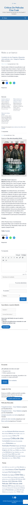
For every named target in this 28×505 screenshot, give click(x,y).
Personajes (18, 456)
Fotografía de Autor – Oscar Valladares (11, 407)
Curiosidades (6, 441)
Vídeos (15, 458)
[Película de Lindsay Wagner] (7, 118)
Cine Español (19, 469)
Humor (22, 448)
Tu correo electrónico (21, 283)
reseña (15, 490)
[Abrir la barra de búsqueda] (25, 18)
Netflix (22, 477)
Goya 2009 (14, 448)
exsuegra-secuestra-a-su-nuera (9, 415)
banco (13, 127)
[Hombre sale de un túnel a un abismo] (7, 104)
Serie (9, 458)
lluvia (19, 127)
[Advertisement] (14, 35)
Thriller (18, 492)
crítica (8, 477)
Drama (12, 477)
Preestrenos (10, 490)
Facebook (14, 502)
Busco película (5, 421)
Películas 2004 (21, 479)
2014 (11, 467)
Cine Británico (9, 469)
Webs (18, 458)
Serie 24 (19, 490)
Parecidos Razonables (8, 456)
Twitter (23, 501)
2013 (6, 467)
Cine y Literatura (8, 435)
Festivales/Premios (8, 446)
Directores (13, 441)
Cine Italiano (11, 475)
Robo (22, 127)
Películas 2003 (14, 479)
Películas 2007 (7, 483)
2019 (3, 431)
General (15, 477)
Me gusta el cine (6, 371)
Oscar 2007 (5, 454)
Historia (18, 448)
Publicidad (23, 456)
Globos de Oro (5, 448)
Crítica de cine (17, 438)
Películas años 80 (17, 488)
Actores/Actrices (12, 431)
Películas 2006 (17, 481)
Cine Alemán (20, 467)
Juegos (14, 450)
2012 (3, 467)
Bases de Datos (5, 433)
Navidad (19, 477)
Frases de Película (21, 446)
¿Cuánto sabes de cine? (14, 398)
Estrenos (9, 443)
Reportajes (4, 458)
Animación (21, 431)
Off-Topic (13, 452)
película (3, 479)
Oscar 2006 (21, 452)
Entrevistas (4, 443)
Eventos (14, 443)
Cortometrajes (6, 438)
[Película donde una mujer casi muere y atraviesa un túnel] (19, 104)
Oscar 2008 (11, 454)
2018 (16, 467)
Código (24, 255)
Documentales (19, 441)
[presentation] (3, 257)
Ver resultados (13, 380)
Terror (15, 492)
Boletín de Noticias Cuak (8, 323)
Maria (2, 135)
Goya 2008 (10, 448)
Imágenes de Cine (7, 450)
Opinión (17, 452)
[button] (3, 257)
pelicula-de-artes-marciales (8, 419)
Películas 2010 (14, 486)
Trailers (11, 458)
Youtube (7, 231)
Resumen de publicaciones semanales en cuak (14, 321)
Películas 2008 (17, 483)
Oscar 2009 (17, 454)
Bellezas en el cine (14, 433)
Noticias (8, 452)
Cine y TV (16, 436)
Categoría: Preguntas (19, 59)
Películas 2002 (8, 479)
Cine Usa (19, 475)
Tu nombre (6, 290)
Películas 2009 (6, 486)
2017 (13, 467)
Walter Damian (4, 64)
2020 (6, 431)
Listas (17, 450)
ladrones (16, 127)
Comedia (5, 477)
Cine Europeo (12, 472)
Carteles (21, 433)
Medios (20, 450)
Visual (18, 255)
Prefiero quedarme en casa (9, 373)
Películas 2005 (6, 481)
